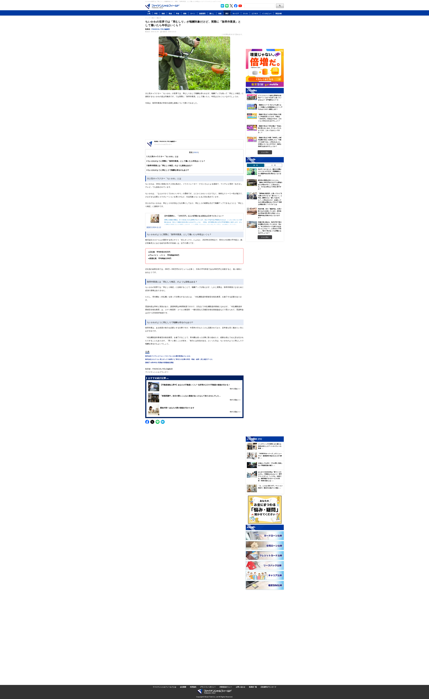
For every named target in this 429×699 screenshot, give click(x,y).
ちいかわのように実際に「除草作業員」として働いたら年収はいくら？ (175, 161)
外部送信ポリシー (226, 687)
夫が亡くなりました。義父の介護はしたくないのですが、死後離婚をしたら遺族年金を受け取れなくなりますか (269, 172)
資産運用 (202, 13)
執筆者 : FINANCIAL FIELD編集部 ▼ (165, 141)
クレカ (245, 13)
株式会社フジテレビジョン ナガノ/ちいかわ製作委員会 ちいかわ (167, 356)
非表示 (195, 152)
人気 (148, 13)
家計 (227, 13)
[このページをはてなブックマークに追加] (222, 6)
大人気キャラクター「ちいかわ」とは (162, 156)
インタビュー (266, 13)
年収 (156, 13)
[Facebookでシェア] (147, 422)
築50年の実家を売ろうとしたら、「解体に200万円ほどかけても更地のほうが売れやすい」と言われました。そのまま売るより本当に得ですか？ (270, 185)
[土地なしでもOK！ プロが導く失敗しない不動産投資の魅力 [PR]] (265, 467)
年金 (177, 13)
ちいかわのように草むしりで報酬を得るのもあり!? (167, 170)
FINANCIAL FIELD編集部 (160, 29)
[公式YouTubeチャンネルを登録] (240, 6)
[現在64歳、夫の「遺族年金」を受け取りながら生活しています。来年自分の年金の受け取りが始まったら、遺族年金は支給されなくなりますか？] (252, 211)
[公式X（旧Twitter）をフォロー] (231, 6)
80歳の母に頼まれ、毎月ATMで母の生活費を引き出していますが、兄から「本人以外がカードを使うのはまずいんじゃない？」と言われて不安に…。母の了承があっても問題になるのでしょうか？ (270, 227)
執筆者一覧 (253, 687)
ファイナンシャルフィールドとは (164, 687)
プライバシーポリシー (208, 687)
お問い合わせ (240, 687)
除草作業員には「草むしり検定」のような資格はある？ (169, 165)
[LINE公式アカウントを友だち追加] (227, 6)
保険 (184, 13)
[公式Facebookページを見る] (235, 6)
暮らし (211, 13)
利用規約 (193, 687)
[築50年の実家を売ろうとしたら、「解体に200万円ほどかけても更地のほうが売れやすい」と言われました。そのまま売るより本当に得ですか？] (252, 182)
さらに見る (264, 152)
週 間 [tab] (255, 165)
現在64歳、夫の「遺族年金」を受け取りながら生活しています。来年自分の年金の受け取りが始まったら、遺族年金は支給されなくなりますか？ (269, 213)
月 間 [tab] (273, 165)
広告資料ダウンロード (268, 687)
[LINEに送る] (158, 422)
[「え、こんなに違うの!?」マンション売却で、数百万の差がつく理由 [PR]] (265, 491)
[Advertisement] (194, 122)
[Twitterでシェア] (152, 422)
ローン (192, 13)
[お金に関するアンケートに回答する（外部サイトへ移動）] (265, 510)
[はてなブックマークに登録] (163, 422)
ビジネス (255, 13)
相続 (163, 13)
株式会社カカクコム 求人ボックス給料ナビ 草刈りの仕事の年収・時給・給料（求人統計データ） (179, 359)
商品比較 (278, 13)
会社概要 (183, 687)
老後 (219, 13)
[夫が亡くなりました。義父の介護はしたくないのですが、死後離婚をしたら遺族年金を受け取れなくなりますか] (252, 171)
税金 (170, 13)
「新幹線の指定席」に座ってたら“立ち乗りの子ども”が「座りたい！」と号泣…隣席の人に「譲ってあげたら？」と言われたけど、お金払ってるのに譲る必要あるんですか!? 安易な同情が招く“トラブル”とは (270, 199)
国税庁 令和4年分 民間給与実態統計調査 (159, 362)
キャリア (236, 13)
